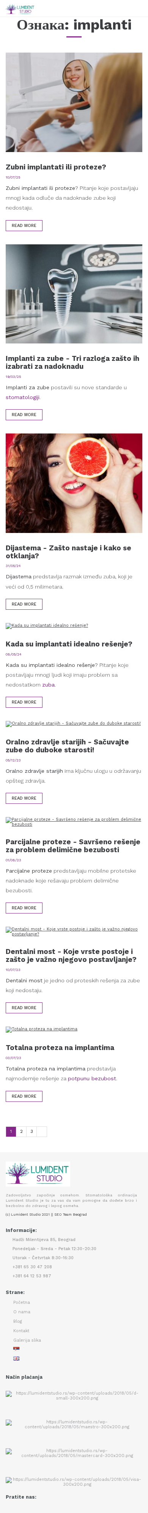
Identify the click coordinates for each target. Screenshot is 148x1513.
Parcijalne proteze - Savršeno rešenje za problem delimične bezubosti (73, 845)
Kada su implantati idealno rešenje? (69, 644)
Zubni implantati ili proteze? (56, 167)
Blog (17, 1321)
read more (24, 225)
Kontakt (21, 1330)
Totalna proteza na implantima (60, 1047)
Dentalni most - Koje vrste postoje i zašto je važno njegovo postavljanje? (71, 955)
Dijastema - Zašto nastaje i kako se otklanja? (68, 552)
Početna (21, 1302)
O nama (21, 1312)
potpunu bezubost (92, 1078)
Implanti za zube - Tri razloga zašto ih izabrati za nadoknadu (72, 362)
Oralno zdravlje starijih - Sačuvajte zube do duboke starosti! (67, 746)
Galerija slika (27, 1340)
